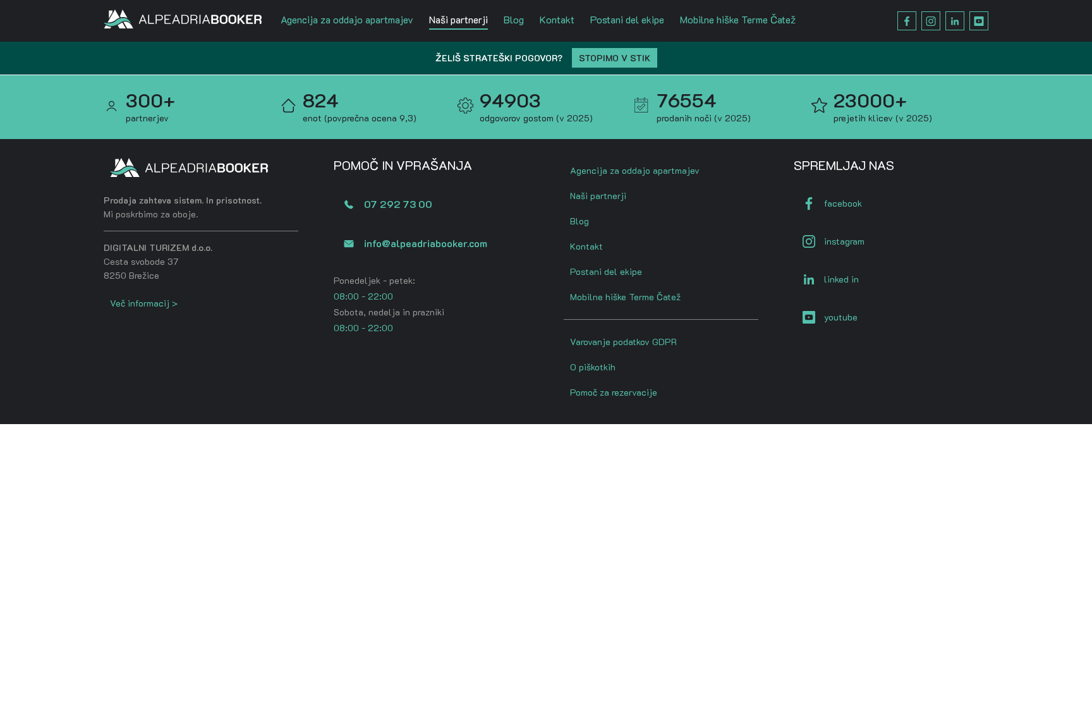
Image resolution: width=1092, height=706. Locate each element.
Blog (514, 19)
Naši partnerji (458, 19)
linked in (841, 279)
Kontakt (557, 19)
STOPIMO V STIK (614, 58)
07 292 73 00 (398, 203)
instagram (844, 241)
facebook (843, 203)
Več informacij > (144, 303)
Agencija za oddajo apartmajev (347, 19)
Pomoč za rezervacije (613, 392)
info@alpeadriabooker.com (425, 243)
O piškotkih (593, 367)
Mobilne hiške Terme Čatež (738, 19)
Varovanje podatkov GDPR (623, 342)
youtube (841, 317)
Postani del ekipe (627, 19)
